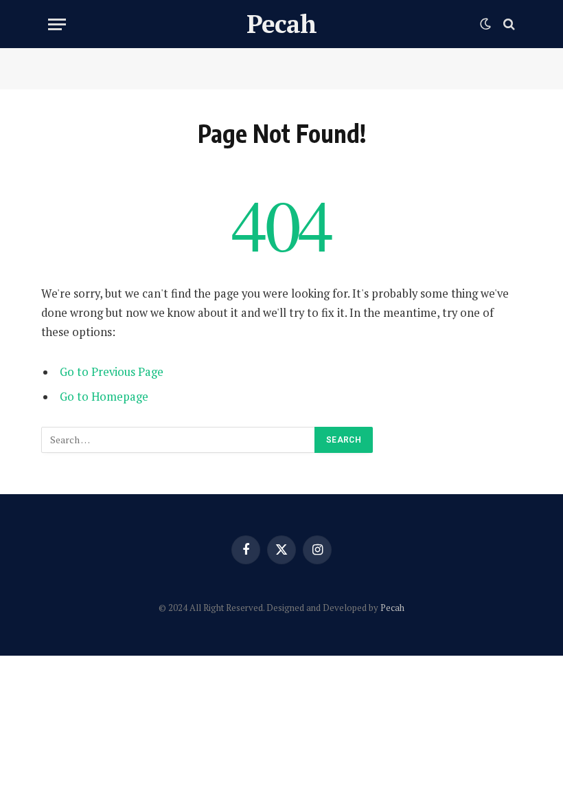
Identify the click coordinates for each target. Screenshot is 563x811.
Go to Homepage (104, 396)
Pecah (392, 607)
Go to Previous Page (111, 371)
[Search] (508, 24)
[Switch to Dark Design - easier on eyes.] (485, 24)
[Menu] (57, 24)
